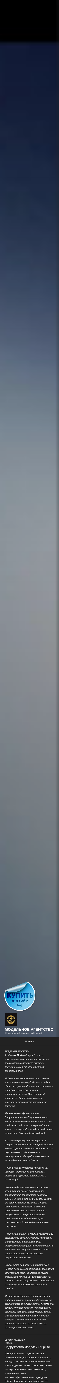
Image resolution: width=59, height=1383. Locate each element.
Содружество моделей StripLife (27, 1346)
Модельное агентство (29, 1029)
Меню (31, 1041)
